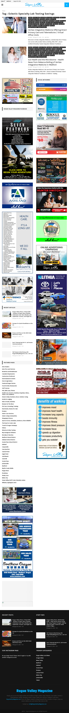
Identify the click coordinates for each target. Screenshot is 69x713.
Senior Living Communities (9, 416)
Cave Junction (49, 17)
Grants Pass (53, 19)
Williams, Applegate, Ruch (43, 25)
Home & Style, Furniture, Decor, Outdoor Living (15, 397)
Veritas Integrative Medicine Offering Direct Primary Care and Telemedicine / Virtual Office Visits (47, 32)
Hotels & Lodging (7, 399)
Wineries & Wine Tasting (8, 430)
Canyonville (43, 17)
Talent (30, 25)
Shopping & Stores (7, 418)
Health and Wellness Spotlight (35, 20)
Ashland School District (8, 439)
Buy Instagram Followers (9, 432)
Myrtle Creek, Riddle (7, 468)
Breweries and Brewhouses (9, 371)
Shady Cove (55, 24)
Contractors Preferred (8, 376)
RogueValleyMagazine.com (13, 699)
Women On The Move (8, 404)
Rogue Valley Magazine (34, 691)
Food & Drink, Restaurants (9, 386)
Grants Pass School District (9, 442)
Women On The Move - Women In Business (37, 27)
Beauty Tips (35, 47)
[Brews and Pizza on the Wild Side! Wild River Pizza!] (6, 335)
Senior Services (48, 24)
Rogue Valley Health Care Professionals (54, 22)
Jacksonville (45, 20)
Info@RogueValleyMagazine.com (37, 704)
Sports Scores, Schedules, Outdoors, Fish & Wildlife (16, 420)
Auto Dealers (5, 366)
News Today (39, 660)
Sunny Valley (61, 24)
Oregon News (31, 22)
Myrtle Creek (62, 20)
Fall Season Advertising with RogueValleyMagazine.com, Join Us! (22, 352)
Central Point (56, 17)
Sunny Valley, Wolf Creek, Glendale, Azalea (13, 480)
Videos (4, 428)
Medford (57, 20)
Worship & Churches (7, 435)
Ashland (30, 17)
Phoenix (37, 22)
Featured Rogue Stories (34, 19)
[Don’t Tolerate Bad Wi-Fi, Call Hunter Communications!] (6, 345)
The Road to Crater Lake (9, 423)
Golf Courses (5, 388)
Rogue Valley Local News (34, 24)
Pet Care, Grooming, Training (10, 406)
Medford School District (9, 437)
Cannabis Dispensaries (8, 374)
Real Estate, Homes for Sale (10, 409)
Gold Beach (42, 19)
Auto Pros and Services (8, 369)
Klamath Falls (51, 20)
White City (34, 25)
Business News (36, 17)
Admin (30, 37)
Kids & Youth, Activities (8, 401)
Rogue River (42, 22)
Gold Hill (47, 19)
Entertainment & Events (8, 378)
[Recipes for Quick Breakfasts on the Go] (6, 326)
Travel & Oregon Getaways (9, 425)
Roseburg (42, 24)
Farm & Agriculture (7, 381)
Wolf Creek (52, 25)
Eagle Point (62, 17)
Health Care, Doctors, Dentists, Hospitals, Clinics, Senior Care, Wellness (15, 393)
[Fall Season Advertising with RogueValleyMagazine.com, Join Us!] (6, 354)
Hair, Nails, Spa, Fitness (8, 390)
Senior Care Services (8, 413)
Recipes (4, 411)
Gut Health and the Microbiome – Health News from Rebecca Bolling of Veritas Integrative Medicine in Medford (46, 62)
